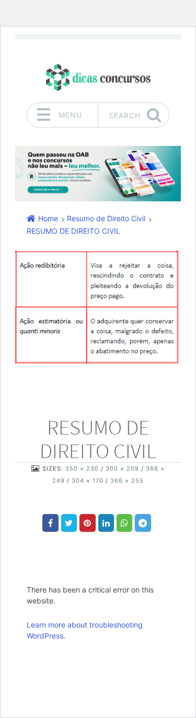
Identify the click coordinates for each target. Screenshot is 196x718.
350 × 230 (82, 468)
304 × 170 (87, 480)
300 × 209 (122, 468)
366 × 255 (127, 480)
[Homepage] (98, 77)
